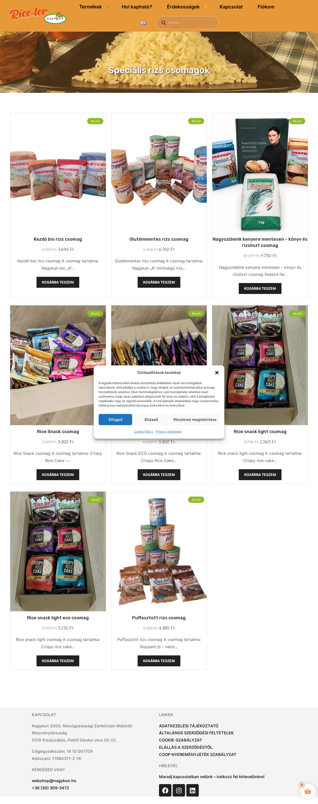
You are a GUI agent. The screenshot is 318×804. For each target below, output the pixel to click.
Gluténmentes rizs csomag (158, 239)
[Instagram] (179, 790)
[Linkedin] (192, 790)
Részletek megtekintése (195, 419)
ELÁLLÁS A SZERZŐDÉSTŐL (185, 747)
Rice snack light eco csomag (58, 618)
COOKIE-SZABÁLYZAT (180, 740)
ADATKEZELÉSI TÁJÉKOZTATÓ (188, 725)
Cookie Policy (143, 431)
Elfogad (115, 419)
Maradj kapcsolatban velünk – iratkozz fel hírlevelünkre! (212, 776)
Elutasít (151, 419)
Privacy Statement (169, 431)
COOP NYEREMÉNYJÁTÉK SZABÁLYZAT (198, 754)
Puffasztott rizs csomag (159, 618)
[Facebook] (165, 790)
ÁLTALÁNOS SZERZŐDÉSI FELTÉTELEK (196, 732)
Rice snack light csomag (260, 431)
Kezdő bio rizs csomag (58, 239)
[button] (216, 372)
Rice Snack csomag (58, 431)
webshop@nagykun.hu (54, 780)
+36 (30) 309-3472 (50, 787)
